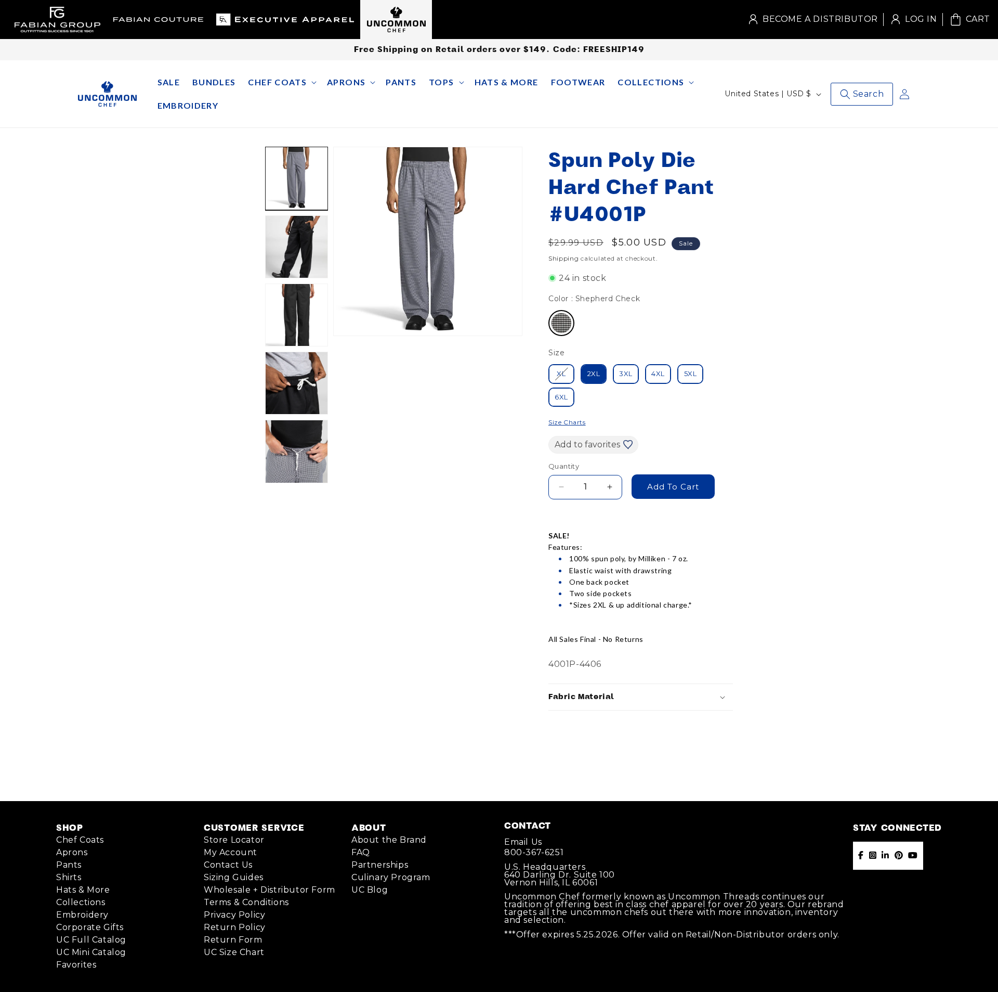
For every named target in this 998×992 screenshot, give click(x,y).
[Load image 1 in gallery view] (296, 178)
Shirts (69, 877)
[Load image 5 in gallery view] (296, 451)
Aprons (72, 852)
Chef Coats (80, 840)
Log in (913, 19)
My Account (230, 852)
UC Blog (369, 890)
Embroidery (82, 915)
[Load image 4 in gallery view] (296, 383)
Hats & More (83, 890)
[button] (281, 82)
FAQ (360, 852)
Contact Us (228, 865)
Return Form (233, 940)
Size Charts (567, 422)
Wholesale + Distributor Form (269, 890)
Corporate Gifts (90, 927)
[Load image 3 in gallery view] (296, 315)
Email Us (523, 842)
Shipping (563, 258)
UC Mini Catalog (91, 952)
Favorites (76, 965)
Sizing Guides (234, 877)
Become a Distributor (820, 19)
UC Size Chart (234, 952)
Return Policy (235, 927)
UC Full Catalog (91, 940)
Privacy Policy (234, 915)
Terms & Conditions (246, 902)
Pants (69, 865)
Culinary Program (390, 877)
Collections (81, 902)
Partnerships (379, 865)
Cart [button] (969, 19)
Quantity (563, 466)
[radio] (561, 323)
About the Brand (389, 840)
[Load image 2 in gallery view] (296, 246)
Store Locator (234, 840)
